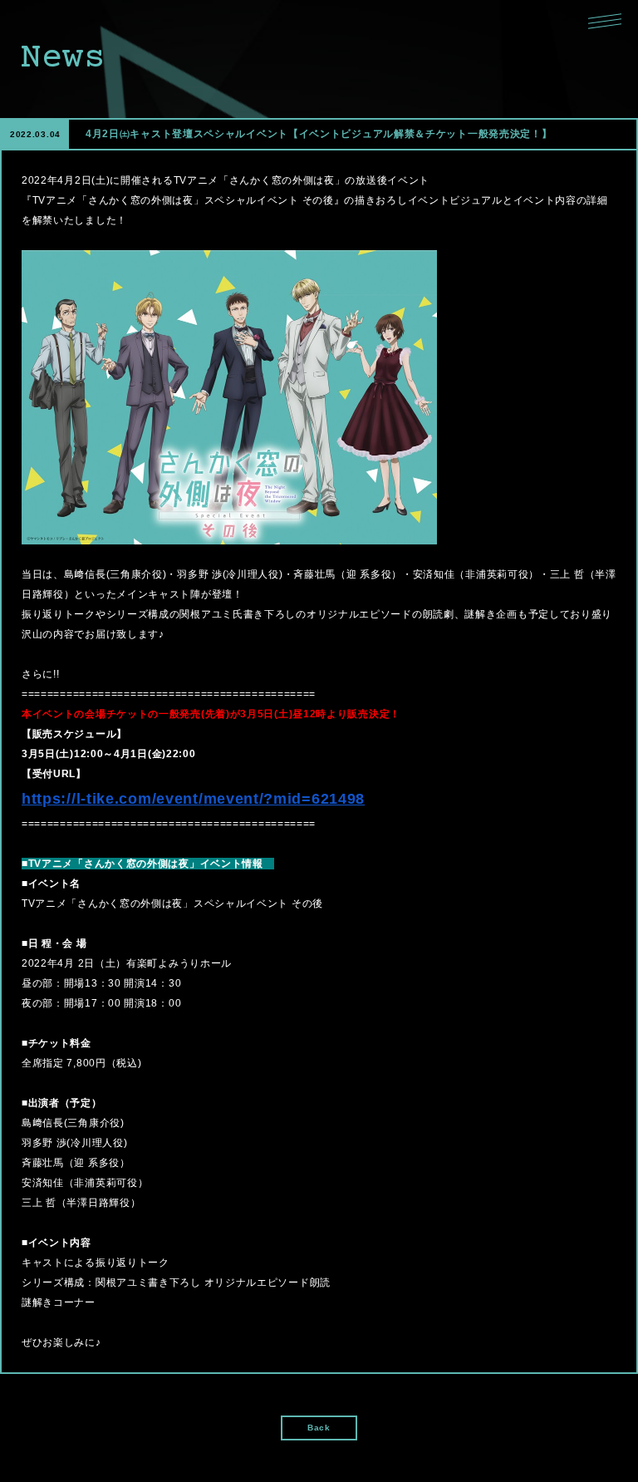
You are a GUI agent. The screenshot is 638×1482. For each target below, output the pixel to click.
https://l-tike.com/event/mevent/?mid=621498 (193, 798)
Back (319, 1427)
